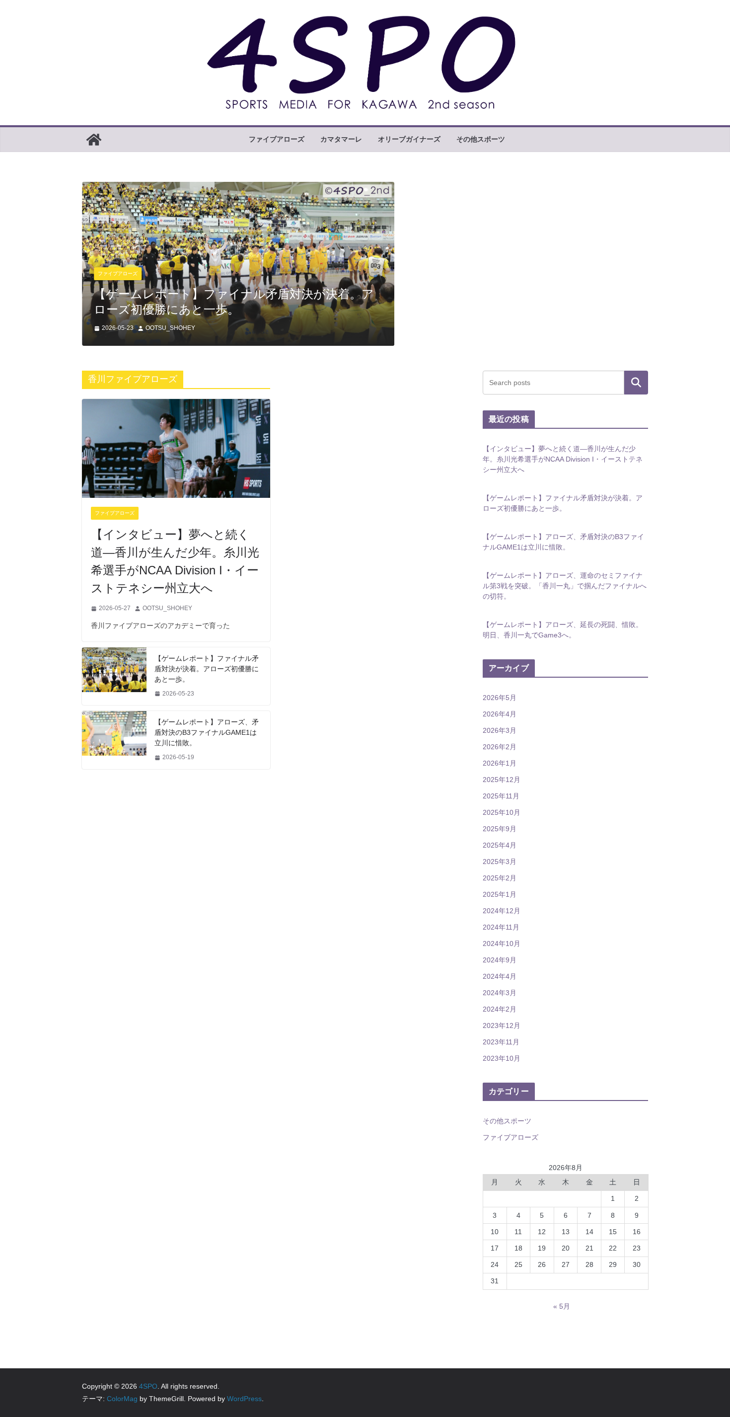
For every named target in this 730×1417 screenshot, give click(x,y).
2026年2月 (499, 747)
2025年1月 (499, 894)
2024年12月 (501, 911)
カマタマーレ (341, 139)
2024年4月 (499, 976)
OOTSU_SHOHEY (170, 327)
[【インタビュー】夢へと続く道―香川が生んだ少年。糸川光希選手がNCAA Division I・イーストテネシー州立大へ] (176, 448)
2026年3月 (499, 730)
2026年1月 (499, 763)
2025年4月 (499, 845)
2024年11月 (501, 927)
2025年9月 (499, 829)
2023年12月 (501, 1025)
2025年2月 (499, 878)
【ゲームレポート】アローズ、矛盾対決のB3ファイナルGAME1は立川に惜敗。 (206, 732)
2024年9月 (499, 960)
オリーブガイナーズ (409, 139)
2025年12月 (501, 780)
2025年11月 (501, 796)
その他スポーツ (480, 139)
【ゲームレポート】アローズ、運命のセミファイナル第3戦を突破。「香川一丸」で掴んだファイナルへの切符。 (565, 585)
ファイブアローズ (276, 139)
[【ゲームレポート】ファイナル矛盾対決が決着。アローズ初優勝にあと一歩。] (238, 188)
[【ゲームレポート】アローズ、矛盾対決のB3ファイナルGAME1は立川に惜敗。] (114, 740)
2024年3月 (499, 993)
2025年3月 (499, 862)
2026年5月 (499, 698)
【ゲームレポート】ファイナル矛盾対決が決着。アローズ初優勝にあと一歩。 (206, 668)
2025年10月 (501, 812)
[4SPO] (94, 140)
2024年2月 (499, 1009)
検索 (636, 382)
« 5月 (561, 1306)
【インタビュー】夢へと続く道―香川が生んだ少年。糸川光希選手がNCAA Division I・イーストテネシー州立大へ (175, 561)
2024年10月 (501, 943)
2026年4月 (499, 714)
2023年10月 (501, 1058)
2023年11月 (501, 1042)
